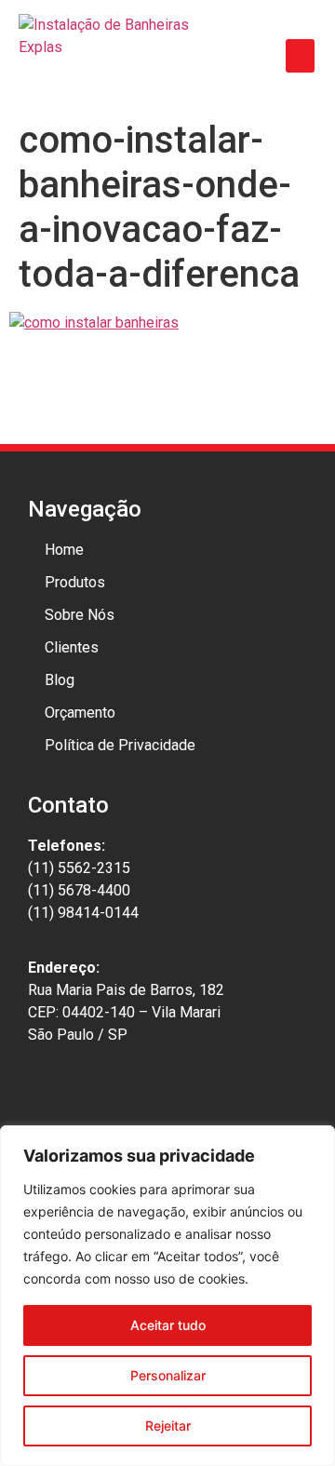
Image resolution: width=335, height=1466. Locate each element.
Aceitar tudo (168, 1325)
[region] (167, 1295)
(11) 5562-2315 (79, 868)
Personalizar (168, 1375)
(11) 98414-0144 (83, 912)
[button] (300, 56)
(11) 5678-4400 (79, 890)
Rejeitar (168, 1425)
